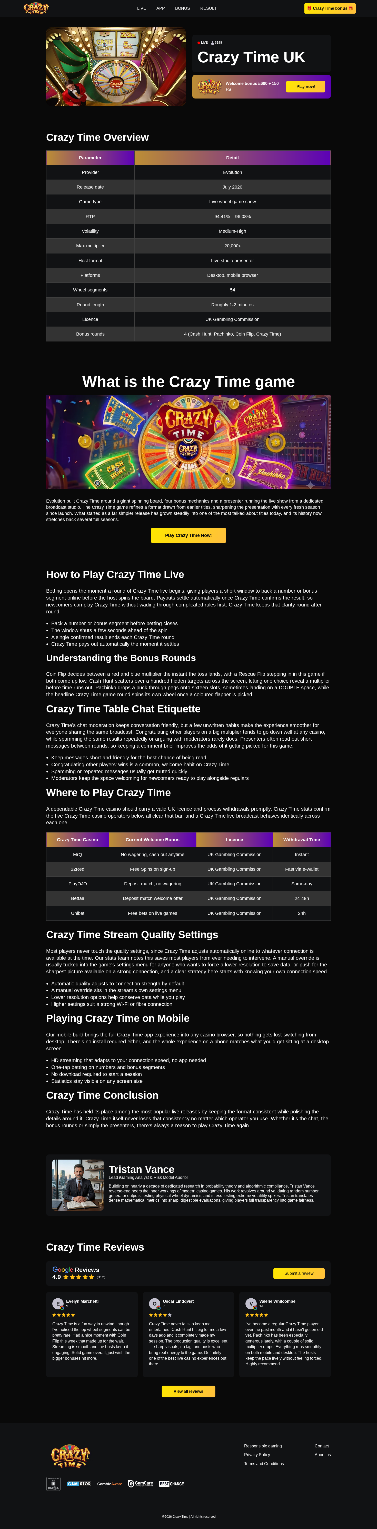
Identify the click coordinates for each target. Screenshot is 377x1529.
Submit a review (299, 1273)
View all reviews (188, 1391)
